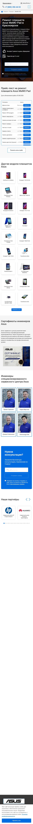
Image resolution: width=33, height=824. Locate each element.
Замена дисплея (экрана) (9, 142)
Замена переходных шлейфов (7, 109)
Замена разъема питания (9, 120)
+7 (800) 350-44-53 (13, 7)
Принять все (16, 820)
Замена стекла (6, 131)
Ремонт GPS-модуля (7, 113)
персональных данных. (17, 484)
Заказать (27, 105)
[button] (26, 499)
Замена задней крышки (8, 138)
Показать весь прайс (16, 150)
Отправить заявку (16, 69)
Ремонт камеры (6, 124)
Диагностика (6, 105)
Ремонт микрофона (7, 116)
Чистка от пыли (6, 127)
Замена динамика (7, 135)
